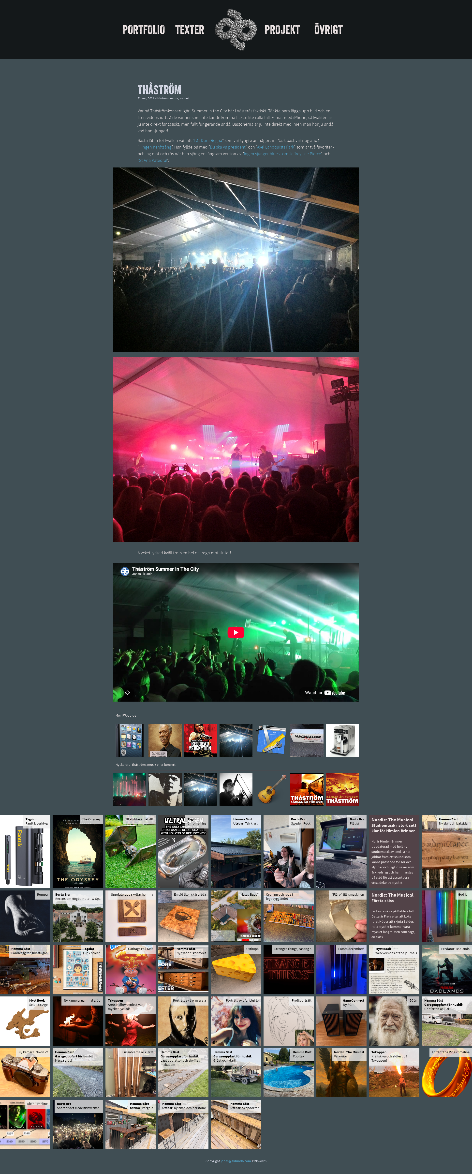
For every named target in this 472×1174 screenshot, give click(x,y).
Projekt (282, 29)
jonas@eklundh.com (236, 1161)
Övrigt (328, 29)
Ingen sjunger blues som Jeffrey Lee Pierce (282, 154)
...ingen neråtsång (155, 147)
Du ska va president (228, 147)
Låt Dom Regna (208, 141)
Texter (189, 29)
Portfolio (143, 29)
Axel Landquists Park (275, 147)
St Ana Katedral (153, 161)
